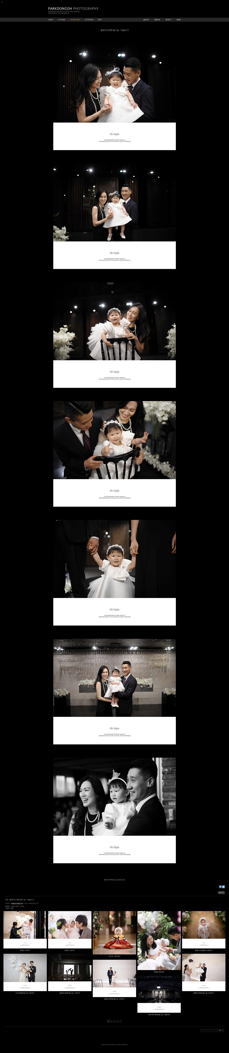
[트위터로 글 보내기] (223, 887)
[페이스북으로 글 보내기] (220, 887)
